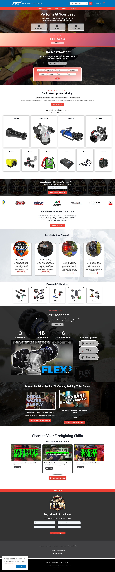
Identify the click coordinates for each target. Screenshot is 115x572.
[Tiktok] (54, 553)
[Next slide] (102, 459)
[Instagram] (61, 553)
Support (64, 8)
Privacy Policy (10, 563)
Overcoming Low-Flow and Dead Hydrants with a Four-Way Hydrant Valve (25, 463)
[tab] (52, 474)
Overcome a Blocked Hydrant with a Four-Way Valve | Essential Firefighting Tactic (88, 463)
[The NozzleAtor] (57, 82)
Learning (48, 546)
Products (40, 8)
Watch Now (18, 467)
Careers (62, 546)
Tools (56, 8)
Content (49, 8)
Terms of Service (66, 565)
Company (73, 8)
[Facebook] (56, 553)
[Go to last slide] (13, 459)
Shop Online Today (56, 104)
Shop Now (16, 134)
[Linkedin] (59, 553)
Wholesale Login (71, 546)
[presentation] (26, 453)
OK (21, 566)
